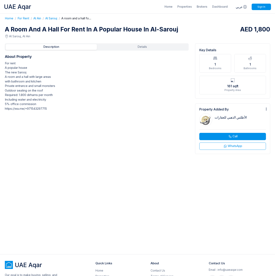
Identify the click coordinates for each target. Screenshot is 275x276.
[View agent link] (232, 129)
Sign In (261, 6)
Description (51, 47)
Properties (184, 6)
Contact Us (158, 270)
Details (142, 47)
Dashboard (220, 6)
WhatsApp (235, 146)
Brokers (202, 6)
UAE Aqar (17, 6)
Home (168, 6)
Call (235, 136)
